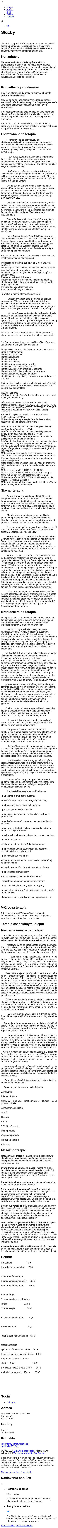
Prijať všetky (26, 1472)
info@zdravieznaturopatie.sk (14, 1444)
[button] (2, 2)
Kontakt (10, 17)
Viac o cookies (8, 1526)
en (7, 26)
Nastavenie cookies (10, 1472)
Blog (8, 12)
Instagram (11, 1402)
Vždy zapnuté (13, 1494)
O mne (9, 7)
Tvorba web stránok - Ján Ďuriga (29, 1453)
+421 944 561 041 (9, 1446)
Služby (9, 9)
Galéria (9, 14)
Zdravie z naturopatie (24, 1451)
